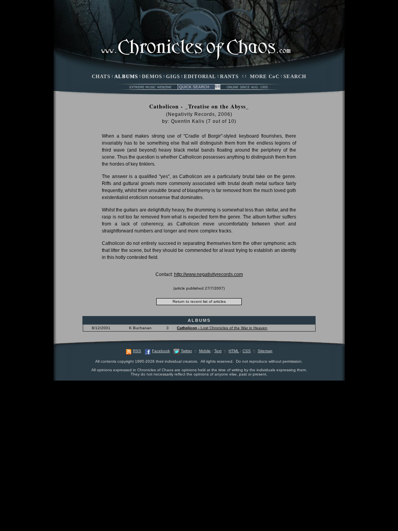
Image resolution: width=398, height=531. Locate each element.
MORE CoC (264, 76)
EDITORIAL (200, 76)
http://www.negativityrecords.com (208, 274)
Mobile (205, 351)
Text (218, 351)
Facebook (161, 351)
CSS (247, 351)
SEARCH (294, 76)
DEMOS (152, 76)
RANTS (229, 76)
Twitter (186, 351)
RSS (137, 351)
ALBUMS (126, 76)
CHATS (101, 76)
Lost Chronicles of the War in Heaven (222, 328)
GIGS (173, 76)
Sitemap (265, 351)
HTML (234, 351)
